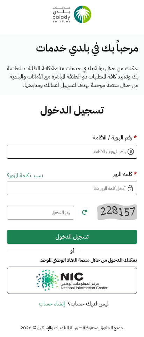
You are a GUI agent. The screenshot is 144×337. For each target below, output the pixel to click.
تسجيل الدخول (72, 237)
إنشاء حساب (52, 304)
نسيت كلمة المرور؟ (25, 175)
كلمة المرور (125, 174)
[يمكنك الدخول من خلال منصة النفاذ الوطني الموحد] (72, 280)
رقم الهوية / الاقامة (115, 137)
